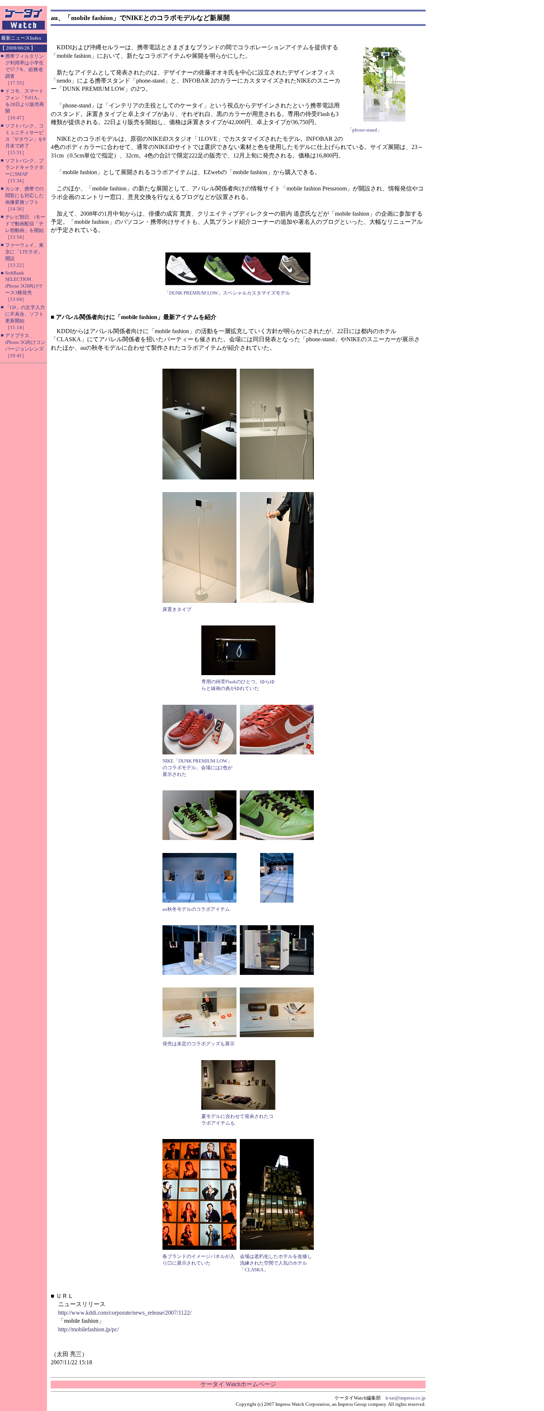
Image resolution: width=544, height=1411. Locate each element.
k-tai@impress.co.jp (406, 1398)
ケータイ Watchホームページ (238, 1384)
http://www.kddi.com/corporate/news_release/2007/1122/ (124, 1312)
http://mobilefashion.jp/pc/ (88, 1329)
